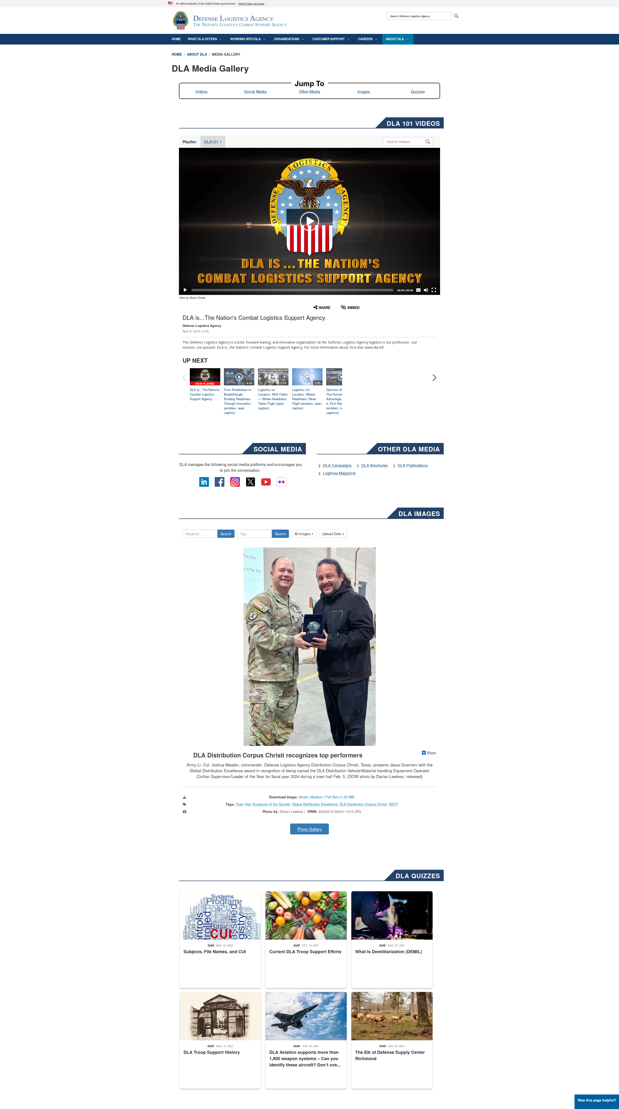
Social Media (255, 91)
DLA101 (211, 141)
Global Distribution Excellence (315, 804)
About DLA (395, 39)
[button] (253, 3)
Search (226, 533)
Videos (201, 91)
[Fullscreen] (433, 290)
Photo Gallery (309, 829)
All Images (303, 533)
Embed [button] (353, 307)
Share (431, 753)
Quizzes (418, 91)
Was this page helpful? (597, 1100)
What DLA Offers (202, 39)
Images (363, 91)
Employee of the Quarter (271, 804)
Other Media (309, 91)
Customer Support (328, 39)
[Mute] (426, 290)
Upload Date (332, 533)
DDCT (393, 804)
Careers (365, 39)
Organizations (286, 39)
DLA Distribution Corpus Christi (363, 804)
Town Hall (243, 804)
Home (176, 39)
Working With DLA (245, 39)
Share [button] (324, 307)
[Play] (185, 290)
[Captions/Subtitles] (418, 290)
